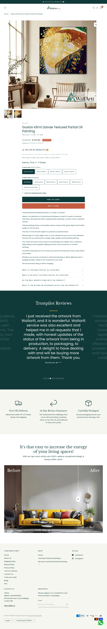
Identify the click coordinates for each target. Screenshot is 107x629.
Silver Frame (63, 182)
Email (40, 600)
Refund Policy (9, 564)
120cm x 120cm (69, 172)
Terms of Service (10, 571)
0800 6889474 (9, 606)
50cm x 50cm (28, 172)
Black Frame (51, 182)
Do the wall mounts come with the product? (43, 280)
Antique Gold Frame (31, 187)
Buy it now (53, 206)
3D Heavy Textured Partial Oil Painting (52, 561)
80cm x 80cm (41, 172)
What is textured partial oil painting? (41, 270)
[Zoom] (96, 25)
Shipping (25, 143)
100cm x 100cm (55, 172)
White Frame (76, 182)
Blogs (6, 580)
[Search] (94, 8)
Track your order (10, 577)
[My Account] (97, 8)
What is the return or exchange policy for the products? (50, 285)
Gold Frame (39, 182)
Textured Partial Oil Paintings (49, 558)
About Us (7, 558)
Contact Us (8, 574)
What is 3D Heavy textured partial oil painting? (45, 275)
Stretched (27, 182)
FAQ (5, 583)
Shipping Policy (10, 561)
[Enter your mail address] (67, 604)
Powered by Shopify (35, 616)
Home (6, 14)
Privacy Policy (9, 568)
